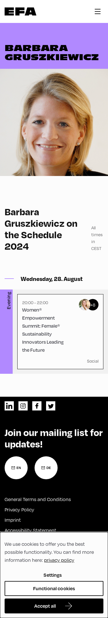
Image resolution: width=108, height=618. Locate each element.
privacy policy (59, 560)
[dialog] (54, 575)
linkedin (9, 405)
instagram (23, 405)
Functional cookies (54, 588)
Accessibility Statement (30, 530)
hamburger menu (97, 11)
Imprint (13, 520)
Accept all (45, 606)
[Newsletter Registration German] (46, 467)
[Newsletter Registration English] (16, 467)
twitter (50, 405)
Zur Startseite (21, 11)
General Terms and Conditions (38, 499)
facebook (36, 405)
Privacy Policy (19, 510)
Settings (52, 575)
